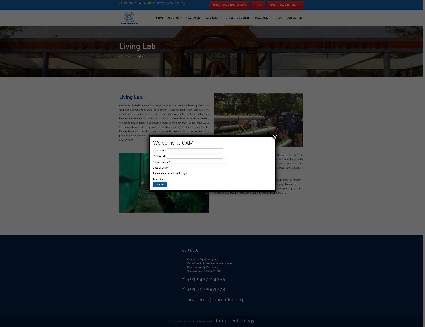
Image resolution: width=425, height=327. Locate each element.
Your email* (159, 156)
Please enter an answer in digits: (170, 173)
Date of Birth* (160, 167)
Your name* (159, 150)
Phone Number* (161, 162)
